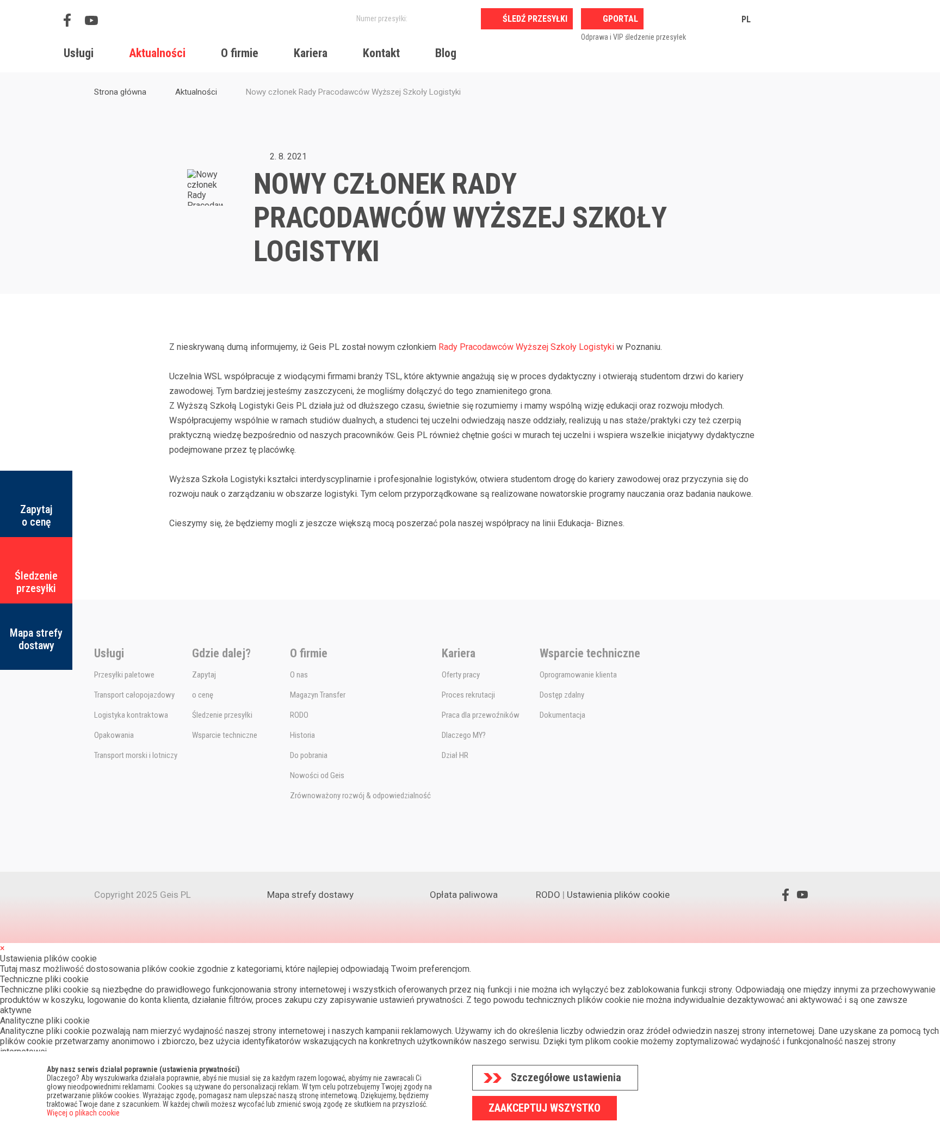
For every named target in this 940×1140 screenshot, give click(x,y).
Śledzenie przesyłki (36, 582)
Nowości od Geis (317, 775)
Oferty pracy (461, 675)
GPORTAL (620, 19)
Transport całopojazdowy (134, 695)
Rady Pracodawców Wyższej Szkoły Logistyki (526, 347)
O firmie (239, 53)
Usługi (79, 53)
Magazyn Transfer (317, 695)
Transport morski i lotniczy (135, 755)
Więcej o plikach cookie (83, 1112)
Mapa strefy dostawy (36, 639)
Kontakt (381, 53)
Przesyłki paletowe (124, 675)
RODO (299, 715)
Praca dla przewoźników (481, 715)
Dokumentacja (562, 715)
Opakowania (114, 735)
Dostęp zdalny (562, 695)
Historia (302, 735)
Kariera (310, 53)
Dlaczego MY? (464, 735)
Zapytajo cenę (36, 515)
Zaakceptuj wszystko (544, 1107)
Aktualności (157, 53)
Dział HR (455, 755)
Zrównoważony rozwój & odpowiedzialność (360, 795)
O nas (299, 675)
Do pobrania (308, 755)
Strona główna (120, 92)
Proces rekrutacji (468, 695)
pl (746, 19)
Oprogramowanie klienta (578, 675)
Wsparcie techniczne (224, 735)
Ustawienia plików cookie (618, 894)
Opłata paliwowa (464, 894)
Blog (445, 53)
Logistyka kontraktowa (131, 715)
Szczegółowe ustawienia (566, 1077)
